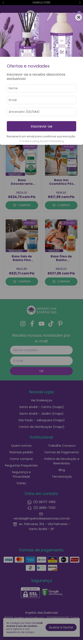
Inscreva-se (41, 126)
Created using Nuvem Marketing (41, 141)
